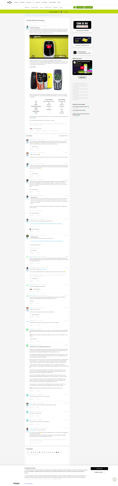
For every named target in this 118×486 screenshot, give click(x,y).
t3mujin (31, 195)
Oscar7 (31, 152)
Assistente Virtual (47, 7)
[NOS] (9, 2)
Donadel (31, 320)
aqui (34, 116)
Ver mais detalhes (28, 483)
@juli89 (31, 432)
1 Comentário (75, 108)
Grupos (41, 7)
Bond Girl (31, 163)
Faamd (31, 394)
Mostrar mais (82, 77)
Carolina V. (32, 267)
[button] (80, 7)
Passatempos (55, 7)
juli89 (31, 139)
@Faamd (31, 404)
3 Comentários (75, 116)
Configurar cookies (98, 472)
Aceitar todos (99, 468)
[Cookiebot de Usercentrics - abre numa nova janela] (16, 484)
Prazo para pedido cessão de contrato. (80, 106)
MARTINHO (32, 235)
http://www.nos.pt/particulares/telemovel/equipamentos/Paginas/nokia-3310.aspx (46, 223)
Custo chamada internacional (78, 110)
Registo (61, 7)
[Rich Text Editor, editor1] (47, 460)
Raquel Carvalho (33, 256)
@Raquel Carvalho (43, 269)
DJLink (31, 179)
